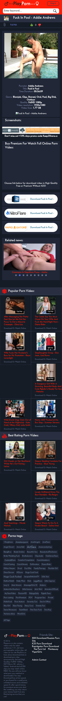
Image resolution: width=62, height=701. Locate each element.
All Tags (7, 620)
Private (50, 598)
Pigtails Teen (46, 593)
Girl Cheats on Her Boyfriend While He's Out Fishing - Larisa (17, 463)
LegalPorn (38, 581)
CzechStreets (22, 564)
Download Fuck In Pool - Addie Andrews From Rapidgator (42, 229)
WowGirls (21, 614)
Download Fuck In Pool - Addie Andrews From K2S (43, 201)
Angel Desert (9, 547)
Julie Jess (45, 577)
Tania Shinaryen (10, 610)
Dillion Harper (9, 568)
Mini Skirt (38, 589)
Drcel (20, 568)
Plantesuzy (53, 649)
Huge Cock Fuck (31, 572)
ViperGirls (37, 652)
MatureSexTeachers (12, 589)
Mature (43, 585)
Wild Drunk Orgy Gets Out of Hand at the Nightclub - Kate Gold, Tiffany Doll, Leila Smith (17, 422)
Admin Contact (39, 660)
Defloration (34, 564)
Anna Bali (20, 547)
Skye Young (17, 606)
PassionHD (22, 593)
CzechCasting (9, 564)
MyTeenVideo (10, 593)
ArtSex (31, 547)
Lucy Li (6, 585)
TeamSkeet (23, 610)
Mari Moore (16, 585)
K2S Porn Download (42, 644)
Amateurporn (22, 542)
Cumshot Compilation (26, 560)
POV (30, 598)
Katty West (21, 581)
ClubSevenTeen (52, 556)
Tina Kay (47, 610)
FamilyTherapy (40, 568)
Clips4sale (39, 556)
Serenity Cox (32, 602)
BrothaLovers (27, 556)
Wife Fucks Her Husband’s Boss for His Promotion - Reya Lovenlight (17, 355)
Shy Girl (7, 606)
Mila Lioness (27, 589)
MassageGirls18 (30, 585)
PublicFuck (8, 602)
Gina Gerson (9, 572)
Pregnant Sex (40, 598)
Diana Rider (46, 564)
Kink (29, 581)
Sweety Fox (40, 606)
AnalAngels (35, 542)
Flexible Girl (53, 568)
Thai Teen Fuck (36, 610)
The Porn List (40, 649)
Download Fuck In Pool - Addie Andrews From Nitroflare (42, 215)
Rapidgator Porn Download (45, 646)
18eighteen (8, 542)
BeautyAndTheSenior (48, 552)
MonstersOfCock (51, 589)
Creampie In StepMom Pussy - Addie (29, 272)
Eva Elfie (28, 568)
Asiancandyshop (45, 547)
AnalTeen (46, 542)
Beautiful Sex (32, 552)
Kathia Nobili (9, 581)
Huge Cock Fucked (12, 577)
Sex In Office (45, 602)
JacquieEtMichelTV (31, 577)
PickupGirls (34, 594)
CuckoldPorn (10, 560)
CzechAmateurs (43, 560)
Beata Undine (19, 552)
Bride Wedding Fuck (12, 556)
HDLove (20, 572)
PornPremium (21, 598)
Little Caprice (50, 581)
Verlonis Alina (9, 614)
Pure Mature (20, 602)
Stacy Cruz (29, 606)
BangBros (7, 552)
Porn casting (8, 598)
